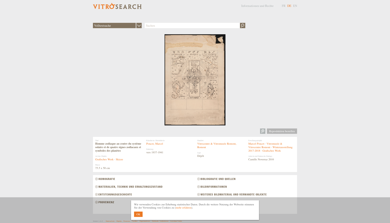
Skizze (119, 159)
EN (295, 6)
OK (138, 214)
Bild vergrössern (262, 131)
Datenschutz (110, 221)
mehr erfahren (183, 207)
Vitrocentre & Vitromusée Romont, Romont (216, 145)
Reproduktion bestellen (282, 131)
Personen (126, 221)
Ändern (139, 25)
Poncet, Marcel (154, 143)
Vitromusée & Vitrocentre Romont (265, 145)
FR (283, 6)
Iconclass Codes (176, 221)
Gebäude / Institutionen (160, 221)
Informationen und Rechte (257, 6)
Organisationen (144, 221)
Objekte (119, 221)
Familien (135, 221)
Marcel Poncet (256, 143)
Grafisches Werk (104, 159)
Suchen (242, 25)
